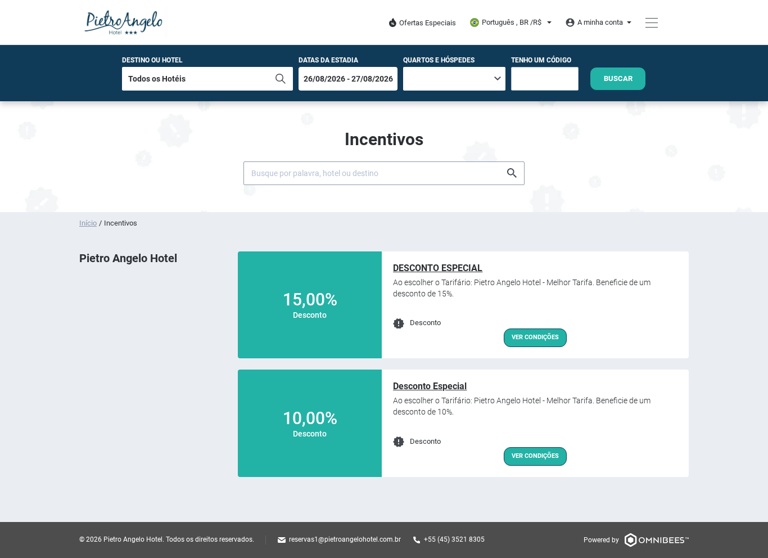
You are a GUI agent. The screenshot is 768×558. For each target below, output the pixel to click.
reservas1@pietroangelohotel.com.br (345, 539)
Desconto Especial (430, 386)
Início (88, 223)
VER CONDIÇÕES (535, 337)
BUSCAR (618, 78)
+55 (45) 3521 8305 (454, 539)
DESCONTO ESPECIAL (437, 268)
